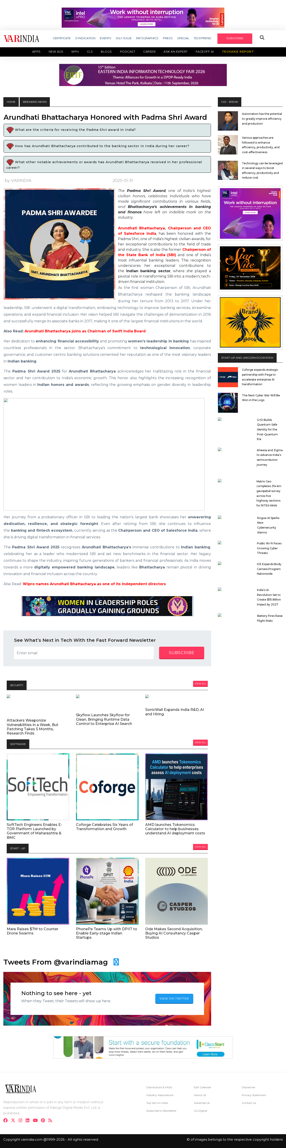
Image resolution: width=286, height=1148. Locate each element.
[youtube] (36, 1121)
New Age (56, 51)
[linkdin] (29, 1121)
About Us (200, 1095)
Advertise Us (202, 1103)
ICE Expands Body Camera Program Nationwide (269, 568)
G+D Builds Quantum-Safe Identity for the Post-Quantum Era (267, 429)
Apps (36, 51)
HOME (11, 101)
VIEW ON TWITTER (174, 998)
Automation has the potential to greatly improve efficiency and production (262, 118)
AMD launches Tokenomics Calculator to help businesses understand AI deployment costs (175, 829)
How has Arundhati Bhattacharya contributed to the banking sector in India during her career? (101, 146)
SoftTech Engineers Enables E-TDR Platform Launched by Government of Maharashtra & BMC (34, 831)
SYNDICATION (85, 38)
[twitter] (14, 1121)
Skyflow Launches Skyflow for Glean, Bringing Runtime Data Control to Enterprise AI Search (104, 719)
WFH (75, 51)
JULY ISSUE (124, 38)
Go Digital (200, 1110)
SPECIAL (183, 38)
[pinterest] (44, 1121)
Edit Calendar (202, 1087)
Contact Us (249, 1103)
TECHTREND (202, 38)
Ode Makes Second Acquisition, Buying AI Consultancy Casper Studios (174, 933)
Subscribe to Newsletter (161, 1110)
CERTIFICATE (62, 38)
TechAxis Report (238, 51)
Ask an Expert (176, 51)
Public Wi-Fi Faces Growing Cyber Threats (269, 548)
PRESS (168, 38)
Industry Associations (159, 1095)
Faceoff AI (205, 51)
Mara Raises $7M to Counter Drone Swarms (32, 931)
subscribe (181, 652)
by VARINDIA (18, 180)
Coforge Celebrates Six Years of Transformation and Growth (104, 827)
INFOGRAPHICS (147, 38)
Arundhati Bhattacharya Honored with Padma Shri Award (105, 117)
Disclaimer (248, 1087)
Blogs (106, 51)
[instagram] (22, 1121)
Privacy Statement (254, 1095)
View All (200, 683)
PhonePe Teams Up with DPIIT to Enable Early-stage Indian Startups (106, 933)
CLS (90, 51)
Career (149, 51)
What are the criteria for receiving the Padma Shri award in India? (75, 130)
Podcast (127, 51)
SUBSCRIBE (234, 38)
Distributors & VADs (159, 1087)
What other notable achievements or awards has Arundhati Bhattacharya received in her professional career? (104, 165)
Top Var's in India (157, 1103)
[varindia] (51, 1121)
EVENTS (105, 38)
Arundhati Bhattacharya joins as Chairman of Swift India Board (85, 331)
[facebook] (6, 1121)
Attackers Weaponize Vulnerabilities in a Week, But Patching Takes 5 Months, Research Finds (32, 726)
